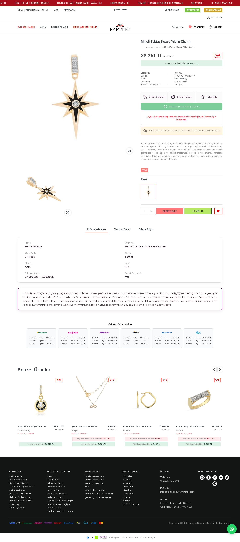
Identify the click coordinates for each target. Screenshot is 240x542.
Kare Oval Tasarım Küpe (137, 426)
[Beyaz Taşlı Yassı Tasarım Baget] (199, 399)
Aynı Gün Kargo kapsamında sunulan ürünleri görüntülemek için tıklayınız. (181, 118)
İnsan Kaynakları (18, 479)
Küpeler (126, 479)
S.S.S (56, 10)
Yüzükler (127, 476)
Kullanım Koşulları (94, 483)
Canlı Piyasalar (16, 507)
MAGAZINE (69, 10)
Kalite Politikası (17, 490)
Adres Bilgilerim (55, 483)
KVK (87, 486)
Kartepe (74, 430)
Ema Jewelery (180, 79)
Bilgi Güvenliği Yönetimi (22, 486)
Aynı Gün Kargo (26, 27)
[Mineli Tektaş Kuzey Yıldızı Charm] (148, 191)
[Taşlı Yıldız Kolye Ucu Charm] (41, 399)
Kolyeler (126, 483)
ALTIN (43, 27)
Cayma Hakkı (54, 507)
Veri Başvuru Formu (20, 493)
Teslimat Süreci (55, 497)
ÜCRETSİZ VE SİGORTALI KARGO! (26, 3)
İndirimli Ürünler (131, 504)
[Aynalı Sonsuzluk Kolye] (94, 399)
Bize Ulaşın (15, 504)
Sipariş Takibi (172, 10)
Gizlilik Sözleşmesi (94, 479)
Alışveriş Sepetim (56, 486)
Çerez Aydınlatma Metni (98, 497)
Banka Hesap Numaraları (60, 511)
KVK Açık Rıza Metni (96, 490)
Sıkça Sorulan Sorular (20, 500)
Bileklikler (127, 486)
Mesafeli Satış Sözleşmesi (99, 493)
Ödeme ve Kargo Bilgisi (60, 500)
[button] (219, 369)
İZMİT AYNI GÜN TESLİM (85, 27)
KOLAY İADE (191, 3)
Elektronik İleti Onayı (20, 497)
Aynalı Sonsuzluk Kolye (84, 426)
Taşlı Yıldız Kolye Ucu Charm (34, 426)
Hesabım (52, 476)
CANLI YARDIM (192, 10)
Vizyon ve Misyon (18, 483)
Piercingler (128, 493)
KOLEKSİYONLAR (59, 27)
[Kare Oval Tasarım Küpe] (146, 399)
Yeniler (126, 500)
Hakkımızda (15, 476)
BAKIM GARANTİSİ (114, 3)
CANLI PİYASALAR (213, 10)
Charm (126, 497)
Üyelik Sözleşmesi (94, 476)
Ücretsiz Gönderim (57, 493)
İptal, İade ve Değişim (59, 504)
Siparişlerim (53, 479)
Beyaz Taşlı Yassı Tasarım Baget (194, 426)
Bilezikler (127, 490)
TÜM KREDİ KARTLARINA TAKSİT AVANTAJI (73, 3)
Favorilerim (198, 27)
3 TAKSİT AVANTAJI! (216, 3)
